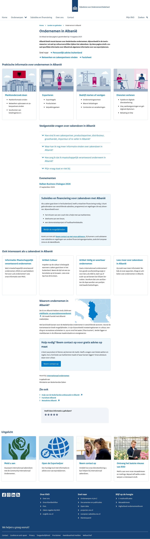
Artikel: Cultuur (49, 260)
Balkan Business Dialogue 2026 (55, 184)
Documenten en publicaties (91, 502)
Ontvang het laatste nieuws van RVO (130, 465)
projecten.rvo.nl (87, 510)
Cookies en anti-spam (18, 535)
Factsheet (86, 57)
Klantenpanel (86, 518)
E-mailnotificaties (125, 498)
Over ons (60, 17)
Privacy (32, 535)
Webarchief (87, 535)
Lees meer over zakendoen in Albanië (129, 262)
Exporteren (47, 95)
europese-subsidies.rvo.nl (90, 514)
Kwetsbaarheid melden (72, 535)
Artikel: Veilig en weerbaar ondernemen (92, 262)
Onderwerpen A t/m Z (89, 498)
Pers (44, 506)
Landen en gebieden (54, 25)
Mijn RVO (130, 17)
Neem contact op (51, 364)
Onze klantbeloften (50, 502)
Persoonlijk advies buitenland (67, 52)
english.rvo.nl (48, 514)
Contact (70, 17)
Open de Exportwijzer (52, 463)
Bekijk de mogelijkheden (54, 229)
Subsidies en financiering (41, 17)
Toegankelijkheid (43, 535)
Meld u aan (9, 463)
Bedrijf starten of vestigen (92, 95)
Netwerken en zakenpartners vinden (60, 57)
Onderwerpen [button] (17, 17)
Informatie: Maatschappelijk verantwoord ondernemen (19, 262)
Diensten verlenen (125, 95)
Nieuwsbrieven (124, 502)
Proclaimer (56, 535)
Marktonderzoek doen (16, 95)
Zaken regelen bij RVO (51, 510)
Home (4, 17)
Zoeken (141, 17)
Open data (85, 506)
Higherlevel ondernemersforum (130, 506)
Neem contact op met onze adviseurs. (71, 236)
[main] (75, 254)
